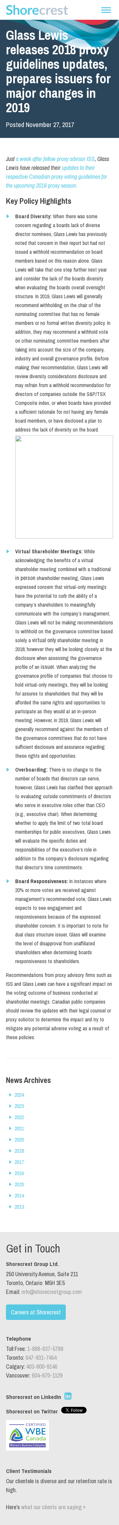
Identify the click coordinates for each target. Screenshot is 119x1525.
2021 (19, 1128)
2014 (19, 1195)
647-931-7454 (41, 1358)
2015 (19, 1184)
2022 (19, 1117)
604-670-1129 (47, 1375)
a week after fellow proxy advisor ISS (55, 159)
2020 (19, 1139)
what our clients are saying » (53, 1507)
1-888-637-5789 (45, 1349)
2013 (19, 1206)
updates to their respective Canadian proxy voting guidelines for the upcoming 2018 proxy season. (56, 177)
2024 (19, 1094)
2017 (19, 1162)
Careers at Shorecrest (36, 1312)
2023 (19, 1106)
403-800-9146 (41, 1366)
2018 (19, 1150)
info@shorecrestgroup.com (51, 1292)
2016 (19, 1173)
